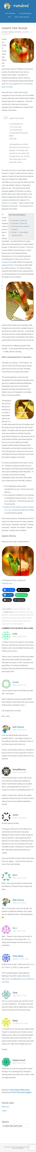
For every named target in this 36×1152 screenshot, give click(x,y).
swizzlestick (7, 624)
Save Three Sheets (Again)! (22, 1092)
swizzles (27, 621)
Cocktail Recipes (25, 13)
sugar (19, 621)
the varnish (18, 624)
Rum (28, 609)
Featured (12, 618)
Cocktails (13, 615)
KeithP (15, 815)
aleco (15, 875)
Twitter (4, 1111)
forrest (16, 682)
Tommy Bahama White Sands (19, 1090)
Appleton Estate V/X (9, 265)
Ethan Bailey (18, 956)
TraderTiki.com (7, 583)
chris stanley (19, 612)
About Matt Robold (22, 17)
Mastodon (5, 1107)
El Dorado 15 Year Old (19, 220)
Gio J (15, 928)
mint (23, 618)
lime (18, 618)
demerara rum (24, 615)
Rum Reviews (10, 13)
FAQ (9, 17)
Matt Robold (18, 727)
